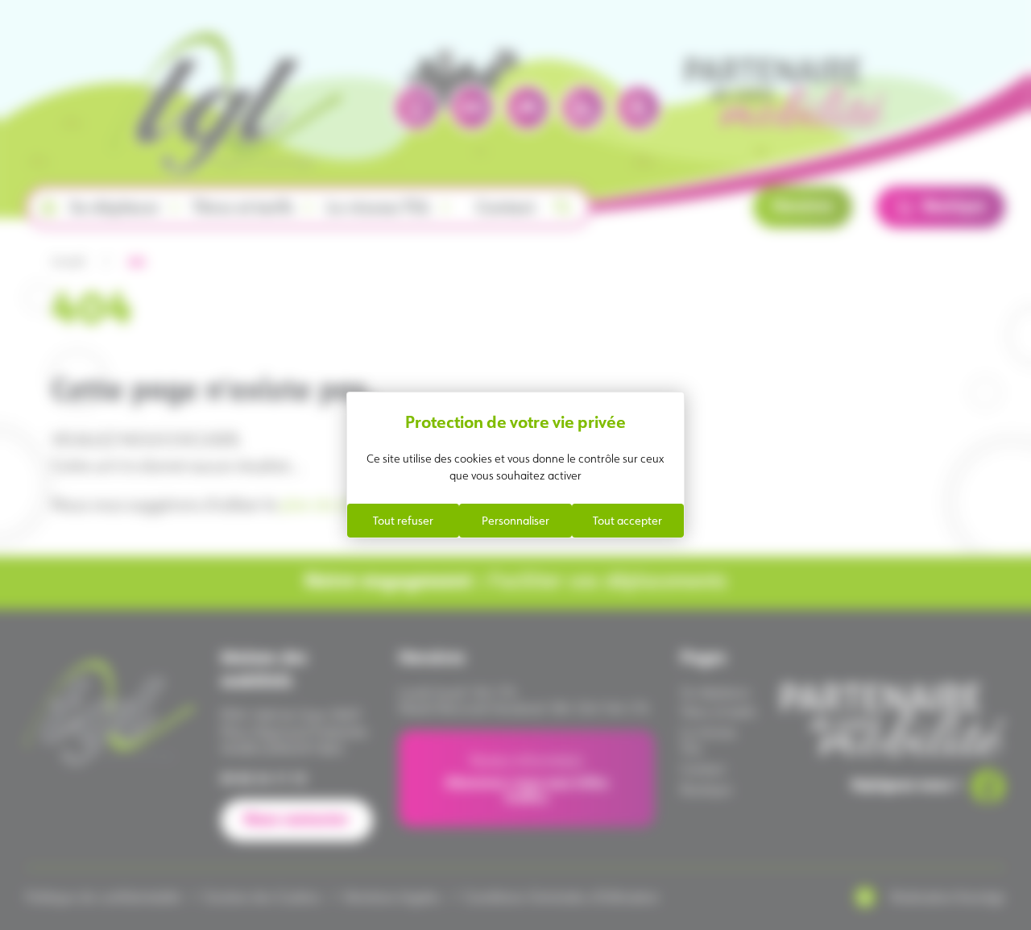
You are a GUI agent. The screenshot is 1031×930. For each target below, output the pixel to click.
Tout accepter (627, 520)
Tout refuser (403, 520)
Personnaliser (515, 520)
